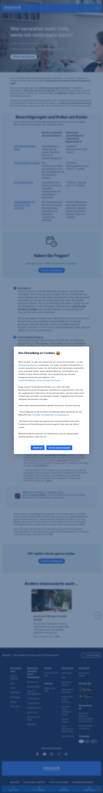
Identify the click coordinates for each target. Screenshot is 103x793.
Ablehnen (37, 447)
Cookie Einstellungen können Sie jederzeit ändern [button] (39, 380)
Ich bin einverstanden (59, 447)
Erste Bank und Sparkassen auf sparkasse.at (50, 415)
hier (44, 437)
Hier (51, 365)
